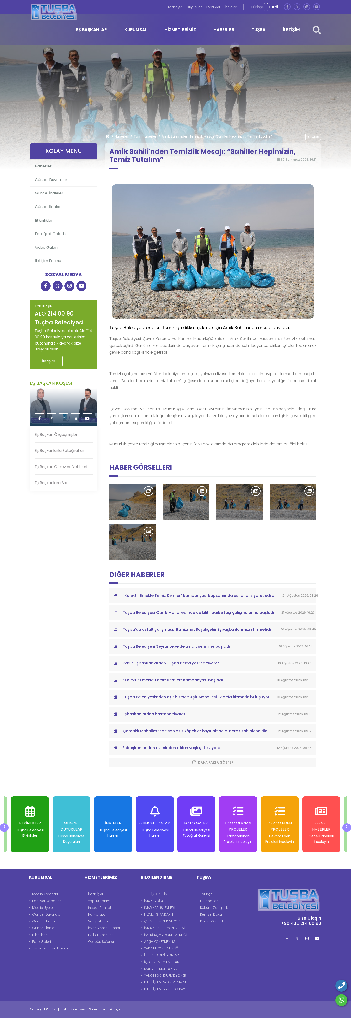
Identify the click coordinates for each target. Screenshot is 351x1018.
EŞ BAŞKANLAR (91, 29)
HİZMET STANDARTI (158, 914)
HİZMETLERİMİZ (180, 29)
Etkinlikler (213, 7)
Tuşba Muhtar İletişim (50, 948)
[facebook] (287, 7)
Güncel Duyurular (51, 180)
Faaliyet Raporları (47, 901)
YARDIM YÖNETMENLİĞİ (161, 948)
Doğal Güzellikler (214, 921)
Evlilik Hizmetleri (100, 934)
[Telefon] (341, 986)
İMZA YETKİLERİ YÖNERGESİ (164, 928)
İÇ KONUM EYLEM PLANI (162, 961)
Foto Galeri (41, 941)
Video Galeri (46, 247)
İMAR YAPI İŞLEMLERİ (159, 907)
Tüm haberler (145, 136)
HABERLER (223, 29)
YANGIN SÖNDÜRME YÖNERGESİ (168, 975)
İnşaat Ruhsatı (100, 907)
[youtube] (316, 7)
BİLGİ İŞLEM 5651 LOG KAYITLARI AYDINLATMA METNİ (168, 989)
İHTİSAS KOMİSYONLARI (162, 955)
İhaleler (231, 7)
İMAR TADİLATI (155, 901)
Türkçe (257, 7)
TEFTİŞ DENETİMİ (156, 894)
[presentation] (4, 827)
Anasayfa (175, 7)
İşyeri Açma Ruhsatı (104, 928)
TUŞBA (259, 29)
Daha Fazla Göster (216, 762)
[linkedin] (75, 418)
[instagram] (306, 7)
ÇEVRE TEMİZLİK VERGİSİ (162, 921)
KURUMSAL (135, 29)
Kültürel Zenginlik (214, 907)
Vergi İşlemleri (99, 921)
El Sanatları (209, 901)
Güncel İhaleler (49, 193)
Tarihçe (206, 894)
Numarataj (97, 914)
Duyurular (194, 7)
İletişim (48, 361)
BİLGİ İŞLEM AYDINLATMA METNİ (168, 982)
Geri (315, 137)
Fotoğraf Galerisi (50, 234)
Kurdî (273, 7)
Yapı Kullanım (99, 901)
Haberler (121, 136)
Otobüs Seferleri (101, 941)
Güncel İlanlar (48, 207)
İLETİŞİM (291, 29)
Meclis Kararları (45, 894)
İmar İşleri (96, 894)
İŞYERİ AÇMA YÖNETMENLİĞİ (165, 934)
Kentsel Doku (211, 914)
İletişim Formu (48, 261)
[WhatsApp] (341, 1000)
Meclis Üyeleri (43, 907)
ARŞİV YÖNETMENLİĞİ (160, 941)
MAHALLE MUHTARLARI (161, 968)
